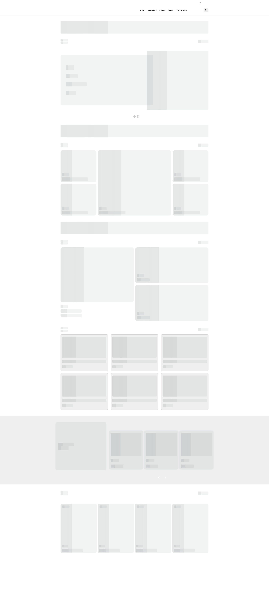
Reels (170, 10)
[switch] (201, 3)
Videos (162, 10)
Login (198, 10)
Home (142, 10)
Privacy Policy (203, 595)
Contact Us (181, 10)
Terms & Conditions (188, 595)
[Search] (206, 10)
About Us (152, 10)
